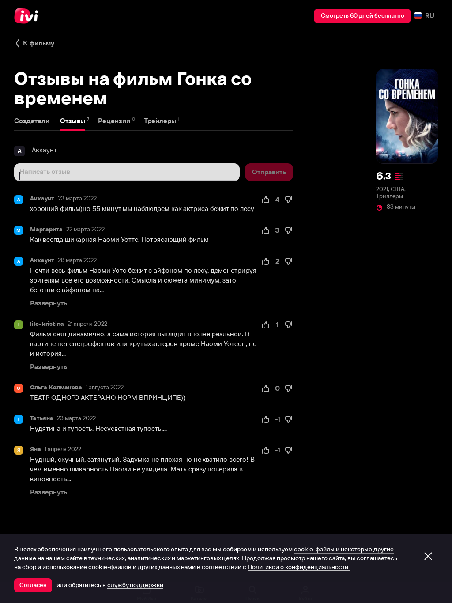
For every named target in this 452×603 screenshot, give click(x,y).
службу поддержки (135, 584)
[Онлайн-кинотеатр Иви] (28, 15)
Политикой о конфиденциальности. (299, 566)
